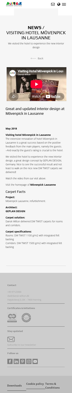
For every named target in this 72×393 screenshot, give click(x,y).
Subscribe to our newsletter (21, 344)
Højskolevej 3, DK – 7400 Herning (24, 299)
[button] (53, 4)
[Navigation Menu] (64, 4)
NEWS (34, 27)
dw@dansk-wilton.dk (18, 295)
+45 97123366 (14, 291)
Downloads (14, 385)
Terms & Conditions (52, 384)
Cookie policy (35, 384)
